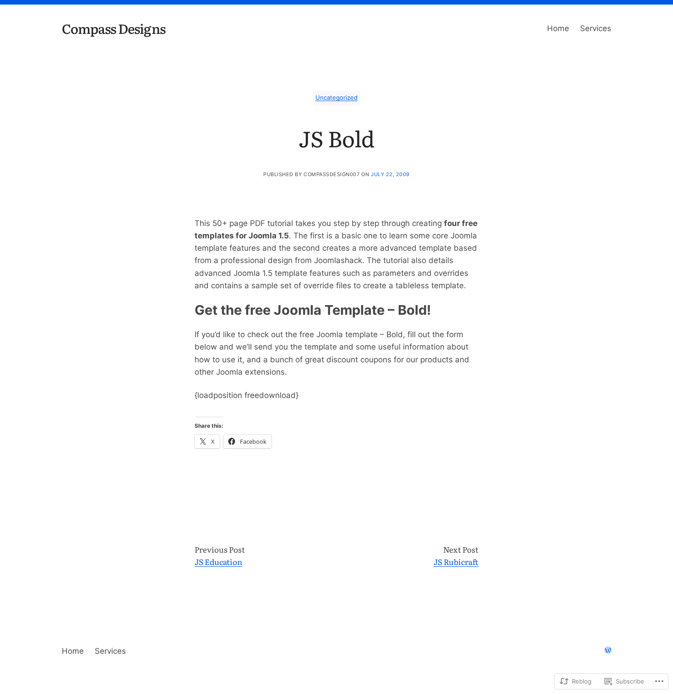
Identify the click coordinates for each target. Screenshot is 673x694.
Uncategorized (336, 97)
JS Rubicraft (456, 561)
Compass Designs (113, 28)
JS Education (218, 561)
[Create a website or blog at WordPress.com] (608, 650)
